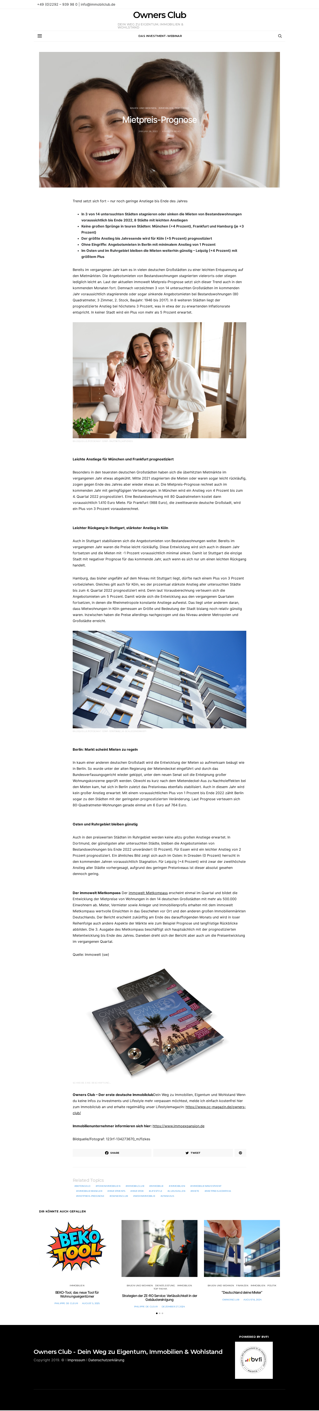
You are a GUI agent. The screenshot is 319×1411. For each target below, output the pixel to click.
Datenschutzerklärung (106, 1360)
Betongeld (83, 1186)
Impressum (76, 1360)
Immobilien (166, 108)
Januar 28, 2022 (148, 131)
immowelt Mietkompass (148, 893)
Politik (271, 1285)
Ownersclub (119, 1196)
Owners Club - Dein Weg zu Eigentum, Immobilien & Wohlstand (128, 1352)
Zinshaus (168, 1196)
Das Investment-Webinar (160, 36)
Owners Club (159, 15)
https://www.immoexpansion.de (178, 1126)
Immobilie (157, 1186)
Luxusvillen (177, 1191)
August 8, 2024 (252, 1299)
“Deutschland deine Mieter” (242, 1292)
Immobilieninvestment (206, 1186)
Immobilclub (135, 1186)
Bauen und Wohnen (143, 108)
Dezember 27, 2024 (173, 1306)
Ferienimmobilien (108, 1186)
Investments (117, 1191)
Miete (195, 1191)
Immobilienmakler (90, 1191)
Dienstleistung (165, 1285)
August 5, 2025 (91, 1303)
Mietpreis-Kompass (218, 1191)
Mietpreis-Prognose (91, 1196)
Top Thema (182, 108)
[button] (156, 1313)
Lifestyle (156, 1191)
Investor (138, 1191)
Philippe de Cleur (66, 1303)
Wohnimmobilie (145, 1196)
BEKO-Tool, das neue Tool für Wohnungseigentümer (77, 1294)
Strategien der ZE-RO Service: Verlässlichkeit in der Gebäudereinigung (159, 1297)
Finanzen (242, 1285)
